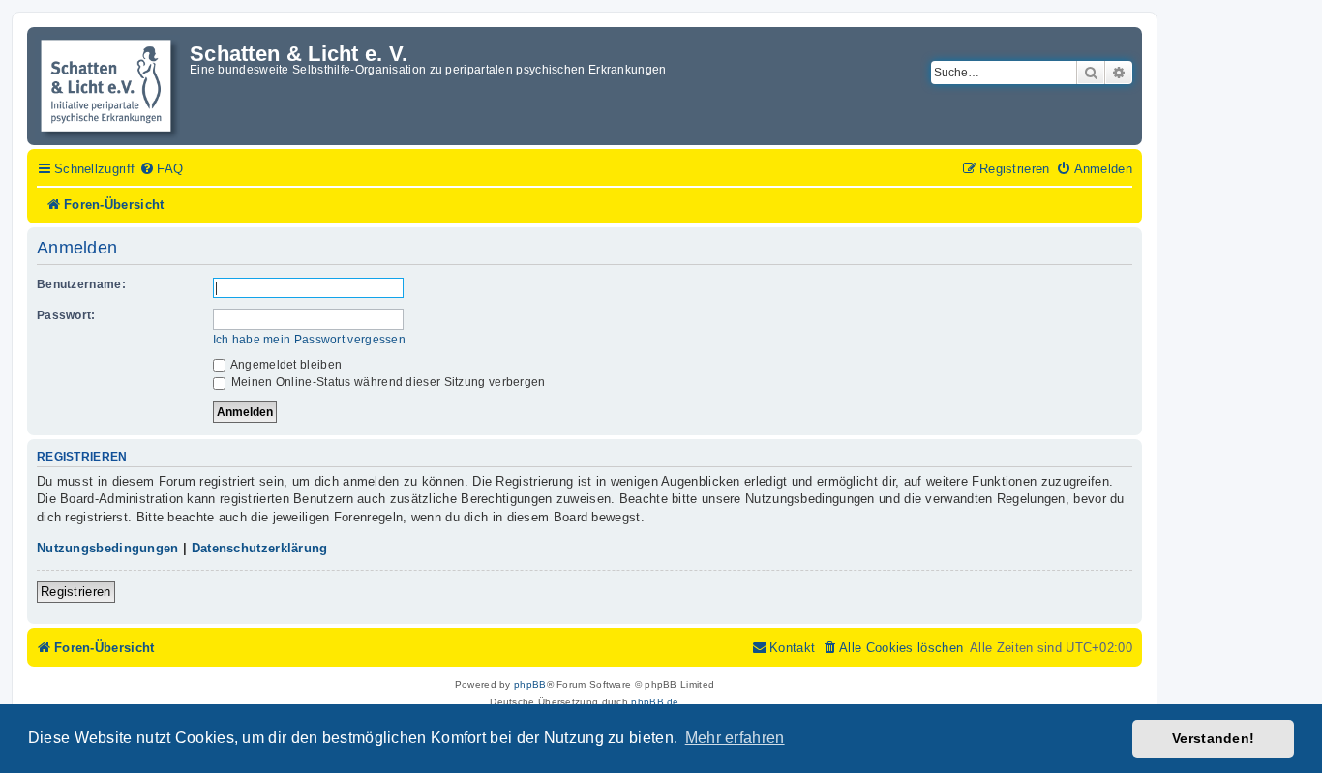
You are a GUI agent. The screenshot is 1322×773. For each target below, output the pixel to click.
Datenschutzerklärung (260, 548)
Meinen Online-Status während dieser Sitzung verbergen (387, 382)
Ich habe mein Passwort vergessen (309, 339)
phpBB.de (654, 702)
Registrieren (76, 591)
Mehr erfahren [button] (735, 737)
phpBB (530, 684)
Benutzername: (81, 284)
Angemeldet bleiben (285, 365)
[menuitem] (161, 169)
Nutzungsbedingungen (108, 548)
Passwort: (66, 315)
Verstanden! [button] (1213, 738)
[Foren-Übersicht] (111, 86)
